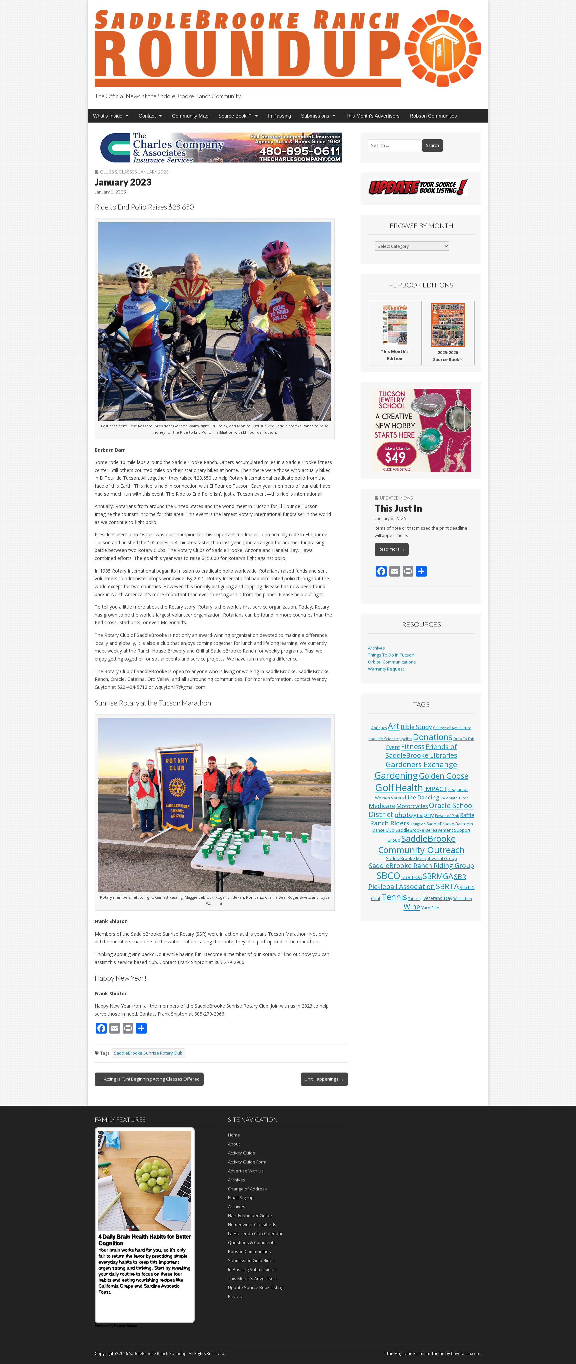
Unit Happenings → (324, 1079)
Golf (384, 787)
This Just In (398, 508)
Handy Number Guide (250, 1215)
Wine (412, 906)
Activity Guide (241, 1153)
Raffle (467, 815)
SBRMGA (438, 876)
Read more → (392, 549)
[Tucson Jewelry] (421, 430)
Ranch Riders (389, 823)
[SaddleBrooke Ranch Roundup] (288, 45)
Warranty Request (386, 669)
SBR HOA (411, 877)
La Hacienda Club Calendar (255, 1233)
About (234, 1144)
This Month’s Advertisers (373, 116)
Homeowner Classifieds (252, 1224)
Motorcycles (412, 806)
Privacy (235, 1296)
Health (409, 787)
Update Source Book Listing (255, 1287)
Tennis (394, 896)
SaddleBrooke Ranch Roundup (158, 1353)
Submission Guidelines (251, 1260)
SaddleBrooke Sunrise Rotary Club (148, 1053)
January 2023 (154, 172)
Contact (147, 116)
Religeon (418, 824)
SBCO (388, 875)
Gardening (396, 775)
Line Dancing (422, 797)
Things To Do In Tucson (391, 655)
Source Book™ (235, 116)
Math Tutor (458, 798)
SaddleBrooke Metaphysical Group (421, 858)
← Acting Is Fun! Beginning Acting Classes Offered (149, 1079)
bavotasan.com (465, 1353)
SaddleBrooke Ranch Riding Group (421, 865)
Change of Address (247, 1189)
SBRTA (447, 886)
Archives (376, 648)
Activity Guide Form (247, 1162)
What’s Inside (107, 116)
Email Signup (241, 1197)
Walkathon (462, 898)
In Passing (279, 116)
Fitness (413, 746)
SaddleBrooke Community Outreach (421, 844)
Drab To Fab (463, 738)
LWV (444, 798)
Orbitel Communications (392, 662)
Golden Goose (443, 775)
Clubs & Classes (118, 172)
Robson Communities (433, 116)
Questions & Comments (252, 1242)
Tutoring (415, 898)
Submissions (315, 116)
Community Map (190, 116)
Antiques (379, 727)
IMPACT (435, 788)
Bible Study (416, 727)
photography (414, 814)
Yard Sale (430, 908)
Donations (432, 736)
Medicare (382, 805)
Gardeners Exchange (421, 764)
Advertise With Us (246, 1171)
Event (393, 747)
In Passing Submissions (252, 1269)
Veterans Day (437, 898)
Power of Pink (447, 815)
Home (234, 1135)
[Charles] (221, 148)
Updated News (396, 498)
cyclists (406, 738)
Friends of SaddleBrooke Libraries (421, 751)
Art (394, 725)
